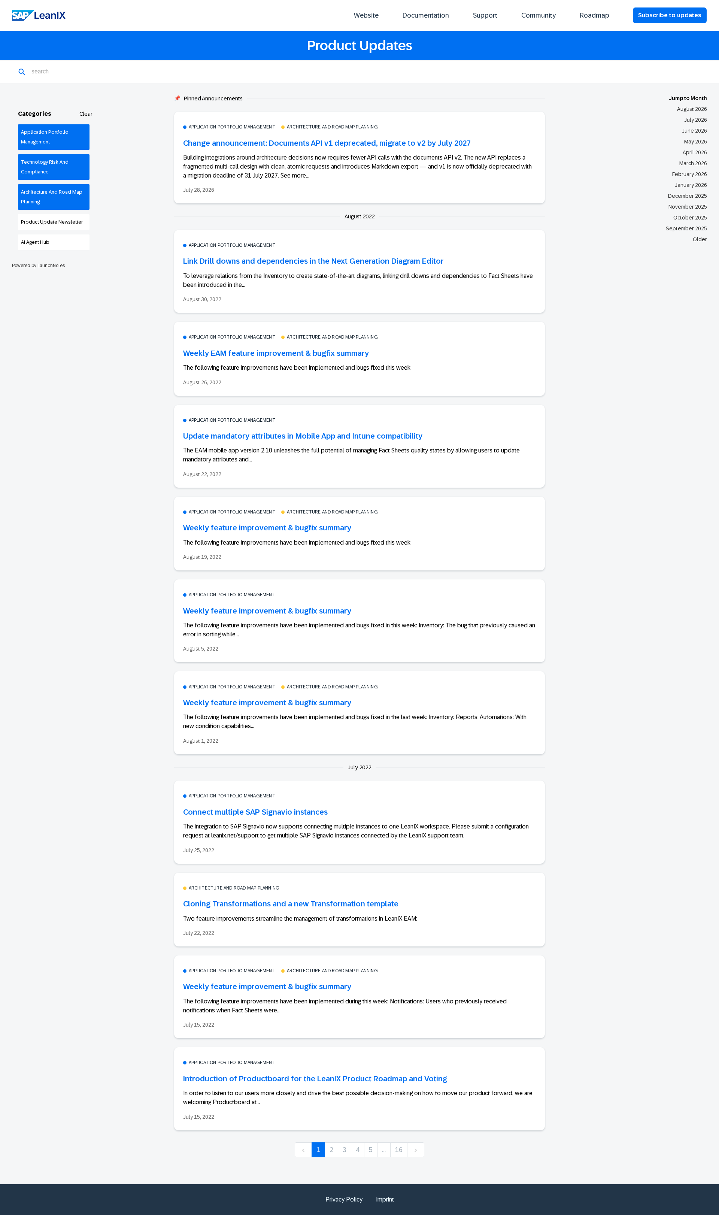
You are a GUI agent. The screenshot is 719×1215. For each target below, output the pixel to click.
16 (399, 1150)
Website (366, 15)
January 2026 (691, 185)
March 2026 (693, 163)
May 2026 (695, 142)
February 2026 (689, 174)
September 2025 (686, 228)
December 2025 (687, 196)
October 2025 (690, 218)
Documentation (426, 15)
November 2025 (687, 207)
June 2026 (694, 131)
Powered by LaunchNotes (38, 265)
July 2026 (695, 120)
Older (700, 239)
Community (538, 15)
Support (485, 15)
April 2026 (695, 152)
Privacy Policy (343, 1199)
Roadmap (594, 15)
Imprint (385, 1199)
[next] (415, 1150)
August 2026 (692, 109)
